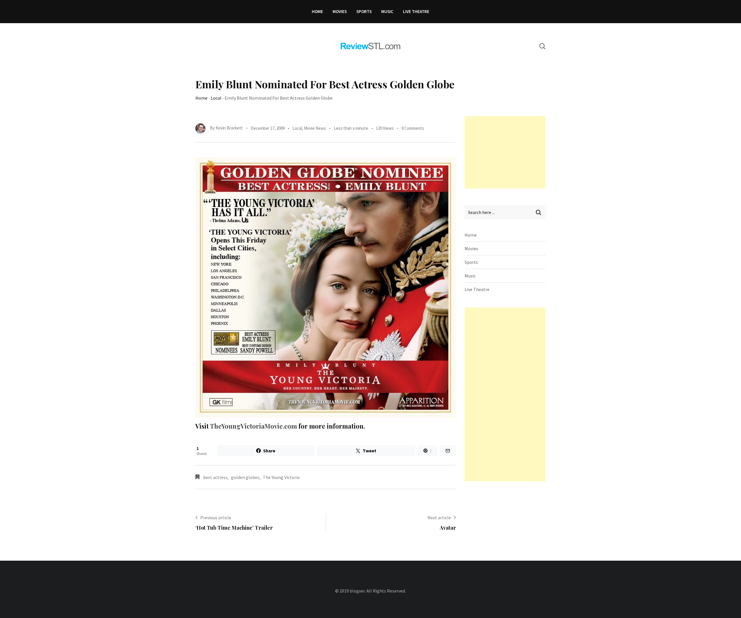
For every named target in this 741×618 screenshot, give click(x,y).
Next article (439, 517)
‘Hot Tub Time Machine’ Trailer (234, 527)
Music (387, 11)
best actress (215, 477)
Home (317, 11)
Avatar (448, 527)
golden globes (245, 477)
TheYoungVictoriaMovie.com (253, 426)
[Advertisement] (508, 152)
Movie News (315, 128)
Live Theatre (416, 11)
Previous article (215, 517)
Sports (364, 11)
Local (216, 98)
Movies (340, 11)
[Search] (542, 46)
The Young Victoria (281, 477)
